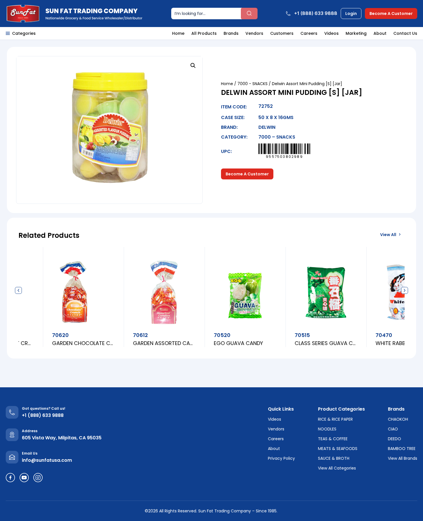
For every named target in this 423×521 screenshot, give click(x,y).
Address (29, 430)
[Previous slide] (18, 290)
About (380, 33)
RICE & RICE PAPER (335, 419)
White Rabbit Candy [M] (373, 343)
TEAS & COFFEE (333, 439)
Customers (282, 33)
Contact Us (405, 33)
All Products (204, 33)
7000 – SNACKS (276, 137)
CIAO (393, 429)
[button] (193, 65)
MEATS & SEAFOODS (337, 448)
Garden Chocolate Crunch (49, 343)
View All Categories (337, 468)
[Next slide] (404, 290)
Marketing (356, 33)
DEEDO (394, 439)
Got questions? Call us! (43, 408)
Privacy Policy (281, 458)
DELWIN (266, 127)
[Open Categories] (8, 33)
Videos (331, 33)
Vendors (254, 33)
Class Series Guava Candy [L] (292, 343)
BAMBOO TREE (402, 448)
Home (178, 33)
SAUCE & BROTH (333, 458)
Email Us (29, 453)
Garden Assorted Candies (130, 343)
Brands (231, 33)
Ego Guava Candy (204, 343)
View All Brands (402, 458)
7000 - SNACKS (252, 84)
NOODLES (327, 429)
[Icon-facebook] (10, 477)
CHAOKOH (398, 419)
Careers (308, 33)
